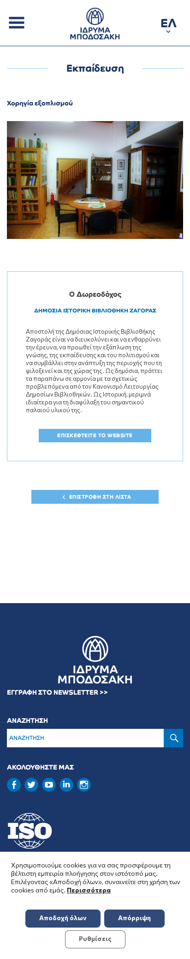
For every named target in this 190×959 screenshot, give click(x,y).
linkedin (66, 784)
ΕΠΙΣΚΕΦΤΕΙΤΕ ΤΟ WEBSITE (95, 435)
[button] (168, 25)
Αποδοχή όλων (63, 918)
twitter (31, 785)
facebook (14, 785)
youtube (49, 785)
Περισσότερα (89, 890)
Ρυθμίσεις (95, 938)
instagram (84, 785)
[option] (95, 180)
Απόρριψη (134, 918)
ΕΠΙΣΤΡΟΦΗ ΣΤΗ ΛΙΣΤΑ (100, 497)
